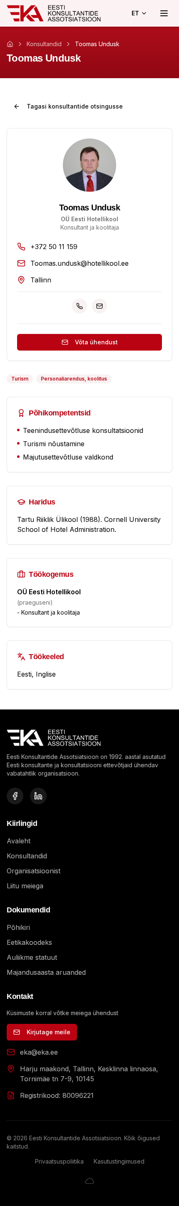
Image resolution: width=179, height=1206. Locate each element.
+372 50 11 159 (53, 246)
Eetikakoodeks (29, 942)
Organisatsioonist (33, 871)
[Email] (99, 306)
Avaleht (18, 841)
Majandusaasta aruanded (46, 972)
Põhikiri (18, 927)
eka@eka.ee (39, 1052)
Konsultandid (44, 43)
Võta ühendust (96, 342)
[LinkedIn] (38, 796)
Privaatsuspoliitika (59, 1161)
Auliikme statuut (32, 957)
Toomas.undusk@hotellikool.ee (79, 263)
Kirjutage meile (48, 1031)
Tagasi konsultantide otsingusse (75, 106)
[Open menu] (164, 13)
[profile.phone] (79, 306)
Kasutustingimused (119, 1161)
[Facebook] (15, 796)
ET (135, 13)
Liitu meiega (25, 886)
